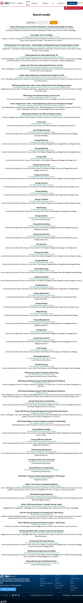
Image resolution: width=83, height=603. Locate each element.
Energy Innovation (41, 252)
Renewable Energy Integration (41, 494)
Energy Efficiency (41, 140)
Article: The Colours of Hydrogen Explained (41, 484)
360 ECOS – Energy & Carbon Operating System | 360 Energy (41, 476)
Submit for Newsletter (8, 589)
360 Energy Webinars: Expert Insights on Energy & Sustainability (41, 421)
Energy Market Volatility (41, 429)
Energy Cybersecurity (41, 165)
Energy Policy (41, 330)
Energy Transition (41, 199)
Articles (72, 583)
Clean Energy (41, 348)
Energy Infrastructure (41, 234)
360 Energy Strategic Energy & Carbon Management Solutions (41, 381)
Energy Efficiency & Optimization (41, 468)
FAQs (71, 580)
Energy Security (41, 183)
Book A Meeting (59, 585)
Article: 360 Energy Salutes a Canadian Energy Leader (41, 504)
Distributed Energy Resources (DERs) (41, 551)
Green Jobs (41, 122)
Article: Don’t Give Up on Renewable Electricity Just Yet (42, 65)
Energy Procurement (41, 338)
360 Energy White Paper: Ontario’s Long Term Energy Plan (41, 531)
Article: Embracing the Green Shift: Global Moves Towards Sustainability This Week (41, 27)
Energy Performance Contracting (41, 401)
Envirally (42, 580)
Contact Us (61, 3)
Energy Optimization (41, 293)
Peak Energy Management (41, 450)
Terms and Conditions (77, 595)
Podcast (72, 585)
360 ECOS (43, 578)
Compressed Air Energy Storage (41, 541)
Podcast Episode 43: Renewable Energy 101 (41, 55)
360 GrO (42, 585)
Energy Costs (41, 244)
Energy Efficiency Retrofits (41, 439)
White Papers (74, 587)
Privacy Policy (66, 595)
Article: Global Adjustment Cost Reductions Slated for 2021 (41, 75)
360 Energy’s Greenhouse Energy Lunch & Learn (41, 95)
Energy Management (41, 320)
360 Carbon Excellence (46, 583)
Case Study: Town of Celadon (41, 35)
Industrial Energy (41, 365)
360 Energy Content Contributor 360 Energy (41, 373)
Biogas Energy (41, 312)
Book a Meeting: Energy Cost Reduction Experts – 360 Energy (41, 523)
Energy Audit (41, 157)
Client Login (72, 3)
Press (56, 580)
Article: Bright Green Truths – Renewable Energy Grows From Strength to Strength (41, 104)
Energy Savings (41, 303)
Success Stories (74, 578)
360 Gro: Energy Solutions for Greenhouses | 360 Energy (41, 513)
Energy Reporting (41, 148)
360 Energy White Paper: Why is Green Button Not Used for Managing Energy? (41, 85)
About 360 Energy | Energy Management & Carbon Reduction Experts (41, 411)
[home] (8, 3)
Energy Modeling (41, 261)
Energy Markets (41, 285)
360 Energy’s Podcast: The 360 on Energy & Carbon (41, 114)
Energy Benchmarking (41, 224)
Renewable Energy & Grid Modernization (41, 561)
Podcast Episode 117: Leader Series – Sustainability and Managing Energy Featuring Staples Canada (41, 45)
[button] (21, 3)
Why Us (57, 578)
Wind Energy (41, 208)
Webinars (72, 590)
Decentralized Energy (41, 130)
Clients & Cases (28, 3)
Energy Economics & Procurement (41, 460)
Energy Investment (41, 175)
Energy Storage (41, 191)
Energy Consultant (41, 277)
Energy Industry (41, 216)
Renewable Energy (41, 269)
